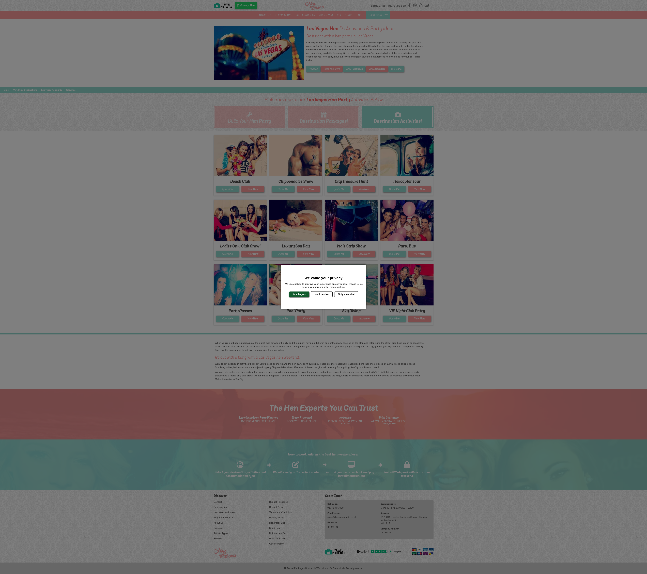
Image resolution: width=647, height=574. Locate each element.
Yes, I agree (299, 294)
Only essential (346, 294)
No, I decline (322, 294)
